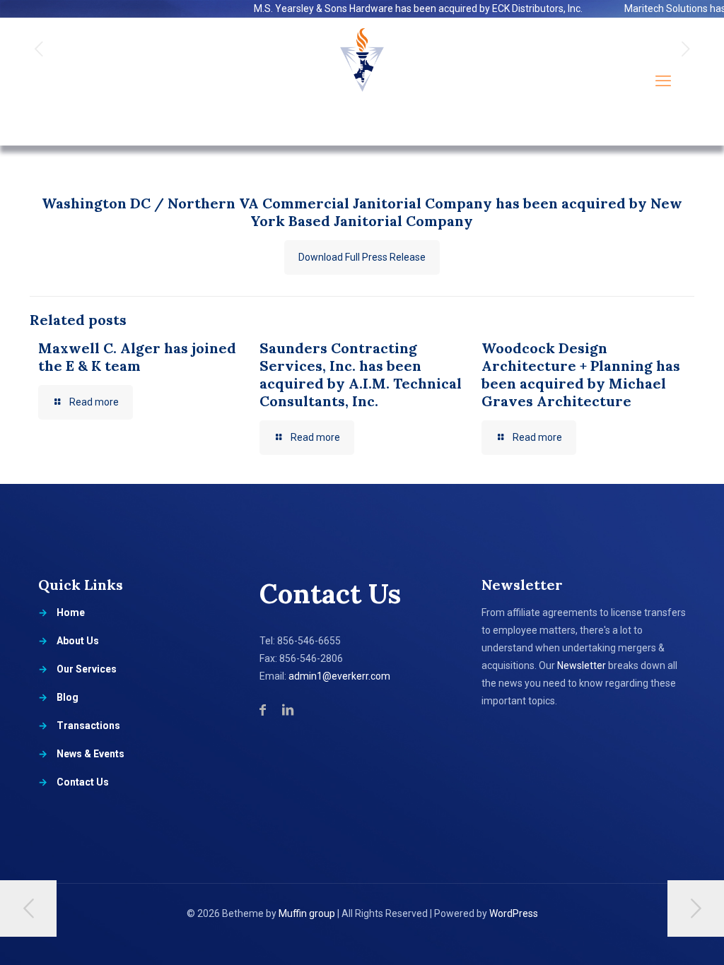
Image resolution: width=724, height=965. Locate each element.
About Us (78, 640)
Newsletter (581, 665)
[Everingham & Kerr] (362, 81)
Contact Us (83, 782)
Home (71, 612)
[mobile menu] (663, 81)
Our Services (87, 669)
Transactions (88, 725)
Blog (67, 697)
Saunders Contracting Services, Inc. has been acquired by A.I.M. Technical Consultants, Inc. (360, 374)
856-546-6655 (309, 640)
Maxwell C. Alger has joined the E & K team (137, 356)
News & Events (90, 753)
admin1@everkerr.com (339, 676)
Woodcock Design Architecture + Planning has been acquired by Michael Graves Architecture (580, 374)
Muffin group (307, 913)
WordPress (513, 913)
